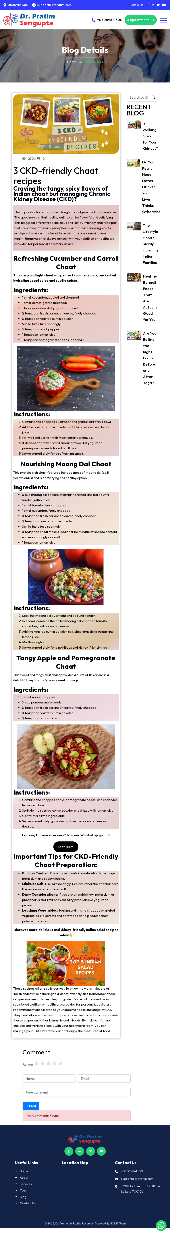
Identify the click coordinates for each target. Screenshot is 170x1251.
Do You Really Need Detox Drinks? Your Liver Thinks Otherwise (151, 187)
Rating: (28, 1064)
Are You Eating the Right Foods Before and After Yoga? (149, 358)
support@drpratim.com (137, 1179)
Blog (23, 1197)
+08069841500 (109, 20)
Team (23, 1190)
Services (26, 1184)
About (24, 1178)
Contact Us (28, 1203)
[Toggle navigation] (163, 20)
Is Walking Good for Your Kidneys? (150, 136)
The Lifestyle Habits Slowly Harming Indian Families (150, 244)
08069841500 (17, 5)
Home (71, 62)
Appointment (138, 20)
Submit (30, 1106)
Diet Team (65, 847)
